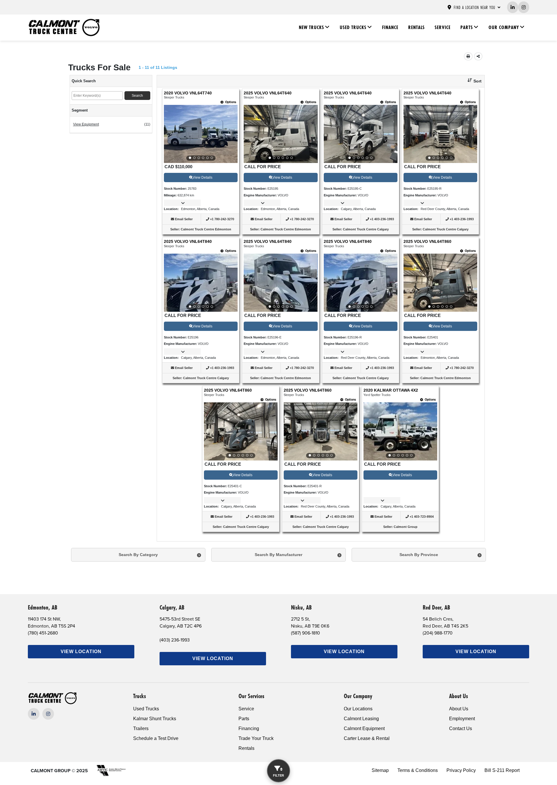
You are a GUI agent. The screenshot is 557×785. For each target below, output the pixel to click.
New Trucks (311, 27)
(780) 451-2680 (43, 633)
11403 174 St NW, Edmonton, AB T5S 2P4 (51, 622)
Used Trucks (353, 27)
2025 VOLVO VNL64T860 (427, 241)
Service (443, 27)
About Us (458, 708)
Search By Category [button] (138, 554)
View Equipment (86, 124)
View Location (81, 651)
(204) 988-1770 (438, 633)
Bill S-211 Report (502, 770)
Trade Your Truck (256, 738)
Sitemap (380, 770)
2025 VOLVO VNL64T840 (188, 241)
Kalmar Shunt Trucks (154, 718)
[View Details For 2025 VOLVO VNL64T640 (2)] (280, 134)
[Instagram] (48, 714)
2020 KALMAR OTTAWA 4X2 (391, 390)
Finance (390, 27)
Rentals (416, 27)
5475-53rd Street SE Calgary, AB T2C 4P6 (181, 622)
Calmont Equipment (364, 728)
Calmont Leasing (361, 718)
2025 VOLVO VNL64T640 (268, 93)
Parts (466, 27)
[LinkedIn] (33, 714)
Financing (248, 728)
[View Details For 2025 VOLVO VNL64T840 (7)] (360, 283)
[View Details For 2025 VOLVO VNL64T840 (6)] (280, 283)
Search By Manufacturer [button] (278, 554)
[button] (472, 81)
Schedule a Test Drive (155, 738)
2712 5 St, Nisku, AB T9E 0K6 (310, 622)
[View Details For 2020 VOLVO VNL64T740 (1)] (201, 134)
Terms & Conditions (417, 770)
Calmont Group (405, 526)
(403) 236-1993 (175, 640)
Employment (462, 718)
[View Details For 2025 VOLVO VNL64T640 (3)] (360, 134)
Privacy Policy (461, 770)
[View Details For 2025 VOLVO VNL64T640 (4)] (440, 134)
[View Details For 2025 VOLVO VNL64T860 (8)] (440, 283)
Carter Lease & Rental (367, 738)
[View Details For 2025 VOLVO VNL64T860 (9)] (241, 431)
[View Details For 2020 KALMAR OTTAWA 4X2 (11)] (400, 431)
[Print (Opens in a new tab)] (468, 56)
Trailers (141, 728)
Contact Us (460, 728)
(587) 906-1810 (305, 633)
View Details (202, 177)
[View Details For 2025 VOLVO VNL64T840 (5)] (201, 283)
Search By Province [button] (418, 554)
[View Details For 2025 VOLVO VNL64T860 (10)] (320, 431)
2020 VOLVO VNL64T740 (188, 93)
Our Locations (358, 708)
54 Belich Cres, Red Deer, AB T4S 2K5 (445, 622)
